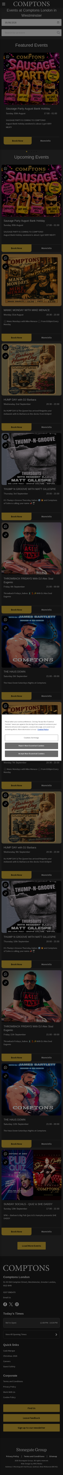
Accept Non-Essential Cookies (32, 754)
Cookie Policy (43, 729)
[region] (31, 737)
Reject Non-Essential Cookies (31, 746)
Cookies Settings (31, 738)
